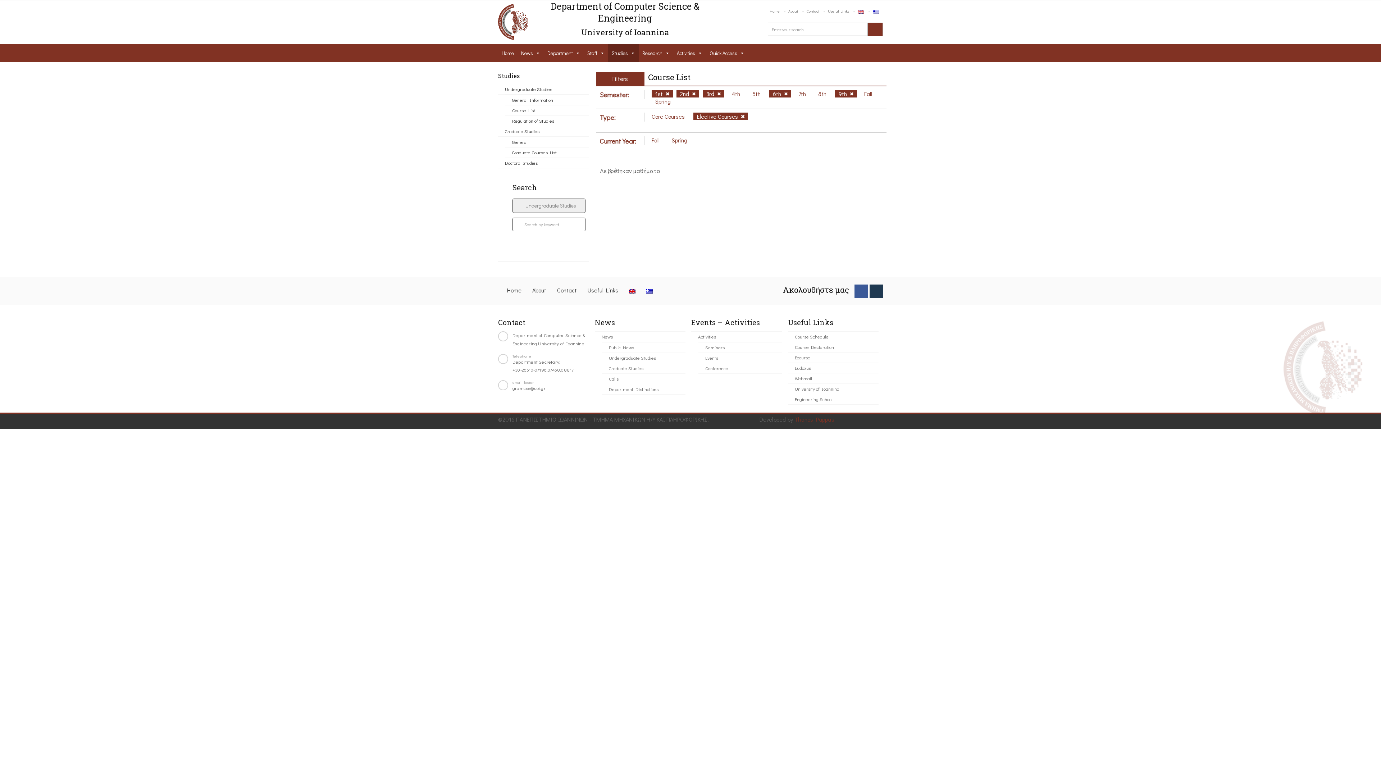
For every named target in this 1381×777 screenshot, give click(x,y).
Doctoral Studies (521, 163)
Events (711, 358)
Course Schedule (812, 336)
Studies (620, 53)
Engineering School (814, 399)
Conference (716, 368)
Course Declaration (814, 347)
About (793, 11)
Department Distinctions (633, 389)
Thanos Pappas (814, 419)
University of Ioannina (817, 389)
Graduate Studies (522, 131)
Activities (686, 53)
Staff (592, 53)
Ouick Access (723, 53)
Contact (813, 11)
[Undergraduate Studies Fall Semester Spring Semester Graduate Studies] (548, 206)
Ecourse (802, 357)
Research (652, 53)
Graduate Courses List (534, 152)
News (527, 53)
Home (775, 11)
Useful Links (838, 11)
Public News (621, 347)
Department (560, 53)
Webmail (803, 378)
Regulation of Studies (533, 121)
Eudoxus (803, 368)
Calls (614, 379)
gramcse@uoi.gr (529, 388)
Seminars (715, 347)
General (520, 142)
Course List (523, 110)
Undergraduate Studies (528, 89)
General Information (532, 100)
